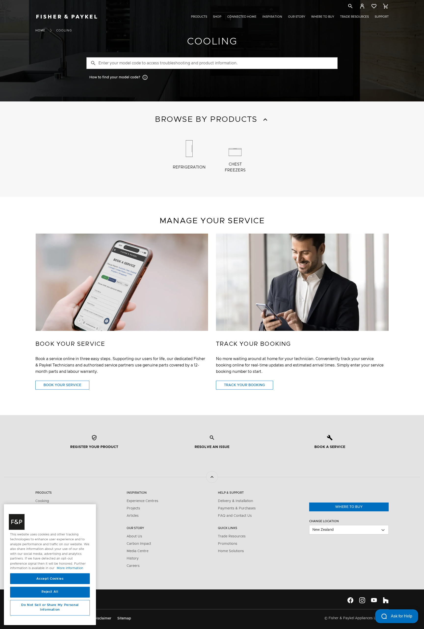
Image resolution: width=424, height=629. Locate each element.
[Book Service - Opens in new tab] (121, 282)
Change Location (324, 521)
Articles (133, 515)
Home (40, 30)
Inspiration (272, 16)
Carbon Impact (139, 543)
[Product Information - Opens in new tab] (302, 282)
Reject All (49, 592)
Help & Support (231, 492)
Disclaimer (102, 618)
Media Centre (137, 551)
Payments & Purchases (237, 508)
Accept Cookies (49, 578)
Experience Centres (142, 501)
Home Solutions (231, 551)
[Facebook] (350, 600)
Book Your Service (66, 386)
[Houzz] (386, 600)
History (133, 558)
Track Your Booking (248, 386)
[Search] (350, 7)
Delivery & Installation (235, 501)
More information (70, 568)
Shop (217, 16)
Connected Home (241, 16)
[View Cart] (386, 6)
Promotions (227, 543)
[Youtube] (374, 600)
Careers (133, 566)
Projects (133, 508)
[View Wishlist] (374, 6)
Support (382, 16)
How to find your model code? (114, 77)
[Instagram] (362, 600)
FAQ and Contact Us (235, 515)
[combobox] (349, 529)
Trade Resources (354, 16)
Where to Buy (322, 16)
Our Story (296, 16)
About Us (134, 536)
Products (199, 16)
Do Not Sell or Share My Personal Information (50, 607)
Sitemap (124, 618)
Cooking (42, 501)
